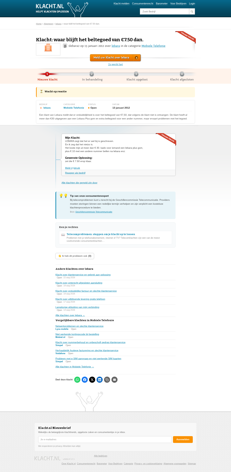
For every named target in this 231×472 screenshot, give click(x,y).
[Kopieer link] (107, 380)
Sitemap (192, 463)
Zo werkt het (115, 64)
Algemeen (48, 24)
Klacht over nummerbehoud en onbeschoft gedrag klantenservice (90, 342)
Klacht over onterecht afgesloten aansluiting (78, 282)
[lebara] (48, 47)
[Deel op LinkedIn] (100, 380)
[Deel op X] (92, 380)
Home (39, 24)
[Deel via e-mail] (114, 380)
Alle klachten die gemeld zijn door (79, 182)
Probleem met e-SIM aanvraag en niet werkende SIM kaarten (88, 358)
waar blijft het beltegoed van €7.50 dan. (82, 24)
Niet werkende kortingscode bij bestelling (77, 334)
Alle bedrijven (100, 456)
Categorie (128, 463)
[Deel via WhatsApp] (77, 380)
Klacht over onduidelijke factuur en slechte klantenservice (86, 291)
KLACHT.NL (47, 458)
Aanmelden (182, 439)
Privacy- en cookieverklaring (148, 463)
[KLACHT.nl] (62, 9)
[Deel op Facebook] (85, 380)
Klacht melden (121, 3)
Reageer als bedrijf (75, 172)
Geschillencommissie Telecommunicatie (93, 212)
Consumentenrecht (142, 3)
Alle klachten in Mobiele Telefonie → (74, 366)
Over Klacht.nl (69, 463)
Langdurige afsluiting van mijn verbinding (77, 307)
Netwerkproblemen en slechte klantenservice (79, 326)
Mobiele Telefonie (153, 46)
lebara (58, 24)
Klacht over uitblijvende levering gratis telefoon (80, 299)
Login (192, 3)
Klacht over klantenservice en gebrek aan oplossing (83, 274)
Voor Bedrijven (178, 3)
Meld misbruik (72, 168)
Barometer (162, 3)
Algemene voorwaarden (175, 463)
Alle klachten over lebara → (70, 315)
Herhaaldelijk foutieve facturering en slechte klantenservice (86, 350)
